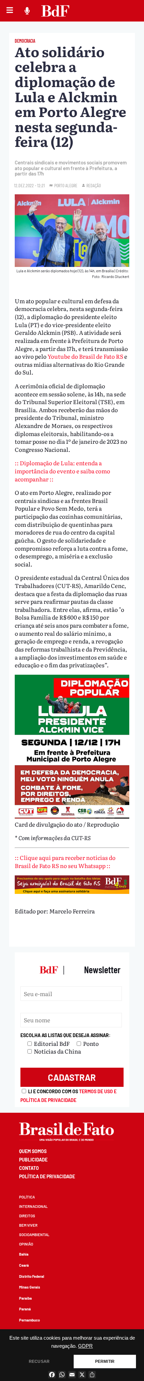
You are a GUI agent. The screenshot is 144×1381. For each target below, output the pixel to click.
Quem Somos (33, 1151)
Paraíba (25, 1298)
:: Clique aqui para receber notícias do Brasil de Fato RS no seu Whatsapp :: (65, 861)
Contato (29, 1168)
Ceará (24, 1265)
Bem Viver (28, 1225)
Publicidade (33, 1159)
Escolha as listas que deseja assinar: (65, 1035)
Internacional (33, 1206)
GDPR (85, 1346)
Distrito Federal (31, 1276)
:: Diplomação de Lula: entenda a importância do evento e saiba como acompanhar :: (62, 471)
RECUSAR (39, 1361)
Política (27, 1197)
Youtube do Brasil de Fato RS (85, 356)
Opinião (26, 1244)
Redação (93, 185)
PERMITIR (105, 1361)
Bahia (23, 1254)
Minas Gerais (29, 1287)
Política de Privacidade (47, 1176)
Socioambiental (34, 1234)
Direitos (27, 1216)
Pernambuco (29, 1320)
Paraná (25, 1309)
